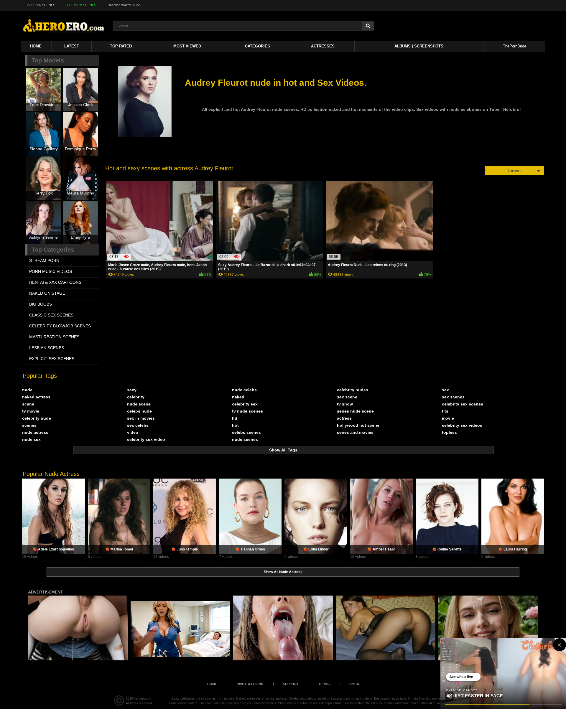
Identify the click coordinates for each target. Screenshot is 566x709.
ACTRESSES (323, 46)
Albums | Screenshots (418, 46)
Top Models (48, 60)
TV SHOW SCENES (40, 5)
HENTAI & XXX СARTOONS (55, 282)
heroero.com (143, 698)
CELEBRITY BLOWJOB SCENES (60, 326)
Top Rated (121, 46)
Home (36, 46)
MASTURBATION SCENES (54, 336)
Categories (257, 46)
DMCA (354, 684)
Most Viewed (187, 46)
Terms (324, 684)
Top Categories (53, 249)
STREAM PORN (44, 260)
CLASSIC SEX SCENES (51, 315)
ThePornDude (514, 46)
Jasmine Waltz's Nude (124, 5)
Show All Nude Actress (283, 572)
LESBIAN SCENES (46, 347)
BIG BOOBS (40, 304)
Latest (71, 46)
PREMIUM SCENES (81, 5)
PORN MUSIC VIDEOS (50, 271)
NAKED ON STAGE (47, 293)
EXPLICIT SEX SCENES (51, 358)
